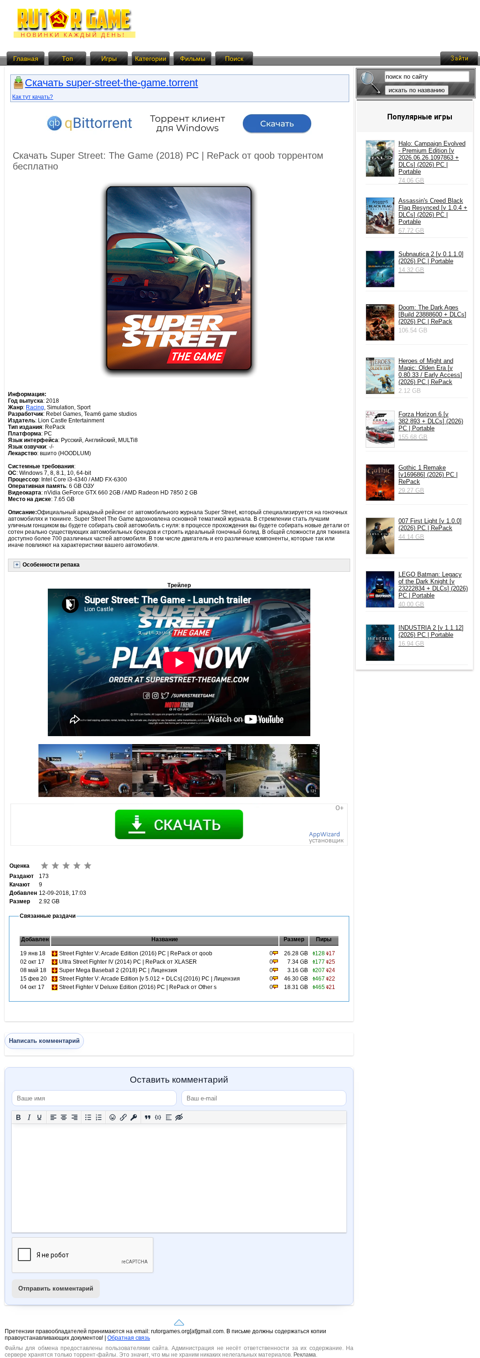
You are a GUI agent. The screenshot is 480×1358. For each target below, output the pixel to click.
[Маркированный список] (88, 1117)
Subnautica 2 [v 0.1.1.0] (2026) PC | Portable (431, 262)
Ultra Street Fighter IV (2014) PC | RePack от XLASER (128, 962)
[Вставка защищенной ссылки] (133, 1117)
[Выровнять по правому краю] (74, 1117)
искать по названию (417, 90)
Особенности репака (51, 564)
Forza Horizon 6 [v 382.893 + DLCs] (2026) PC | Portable (430, 426)
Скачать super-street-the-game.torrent (111, 83)
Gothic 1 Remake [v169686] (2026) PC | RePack (428, 479)
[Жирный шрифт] (18, 1117)
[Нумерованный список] (99, 1117)
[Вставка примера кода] (158, 1117)
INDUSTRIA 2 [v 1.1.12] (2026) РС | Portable (431, 635)
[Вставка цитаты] (147, 1117)
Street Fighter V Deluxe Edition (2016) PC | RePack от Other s (138, 987)
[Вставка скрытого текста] (179, 1117)
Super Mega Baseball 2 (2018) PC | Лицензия (118, 970)
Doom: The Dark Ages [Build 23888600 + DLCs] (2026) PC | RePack (432, 314)
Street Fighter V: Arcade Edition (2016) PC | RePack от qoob (135, 953)
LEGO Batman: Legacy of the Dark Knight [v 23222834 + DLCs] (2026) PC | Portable (433, 589)
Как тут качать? (32, 97)
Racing (35, 407)
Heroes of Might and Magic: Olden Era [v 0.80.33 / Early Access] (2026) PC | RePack (430, 371)
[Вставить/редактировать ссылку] (123, 1117)
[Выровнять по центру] (64, 1117)
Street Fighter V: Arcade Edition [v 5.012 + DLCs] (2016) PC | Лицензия (149, 978)
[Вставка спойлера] (169, 1117)
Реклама (304, 1354)
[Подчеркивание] (39, 1117)
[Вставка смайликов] (112, 1117)
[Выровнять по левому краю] (53, 1117)
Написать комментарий (44, 1040)
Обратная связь (128, 1338)
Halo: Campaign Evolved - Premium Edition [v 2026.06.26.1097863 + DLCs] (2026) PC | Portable (431, 162)
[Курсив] (29, 1117)
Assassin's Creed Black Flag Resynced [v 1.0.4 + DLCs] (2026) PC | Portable (432, 215)
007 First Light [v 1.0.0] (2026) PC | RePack (430, 528)
